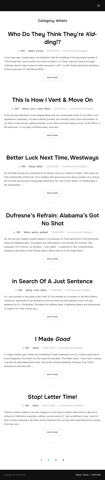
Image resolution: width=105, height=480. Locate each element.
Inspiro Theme (82, 475)
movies (39, 50)
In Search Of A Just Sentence (52, 281)
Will (23, 50)
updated (43, 232)
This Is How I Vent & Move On (52, 100)
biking (25, 108)
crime (40, 108)
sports (35, 232)
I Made (52, 339)
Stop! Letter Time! (52, 397)
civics (33, 108)
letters (31, 50)
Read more (54, 77)
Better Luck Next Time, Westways (52, 157)
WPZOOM (96, 475)
